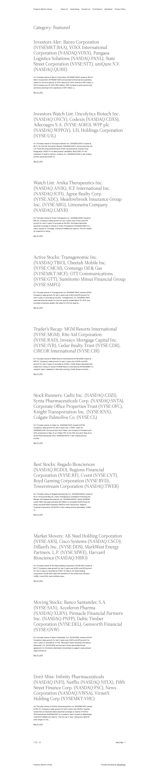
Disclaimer (109, 9)
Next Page (121, 742)
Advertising (74, 9)
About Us (64, 9)
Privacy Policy (120, 9)
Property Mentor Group (42, 9)
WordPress (121, 765)
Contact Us (85, 9)
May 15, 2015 (38, 92)
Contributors (97, 9)
